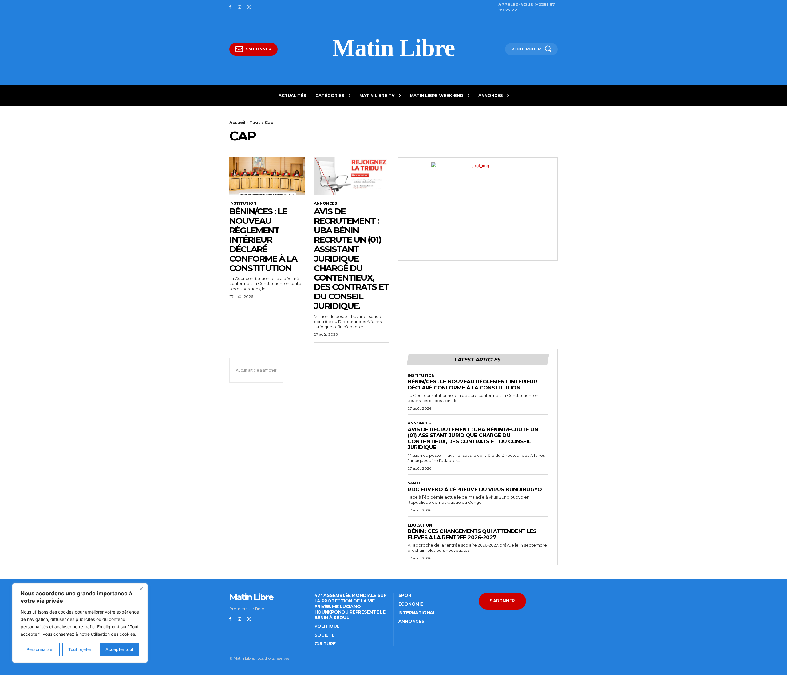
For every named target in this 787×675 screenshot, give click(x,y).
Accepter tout (119, 649)
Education (420, 525)
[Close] (141, 588)
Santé (414, 483)
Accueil (237, 122)
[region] (80, 623)
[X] (249, 7)
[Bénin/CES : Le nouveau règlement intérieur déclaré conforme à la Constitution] (267, 176)
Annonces (325, 203)
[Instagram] (239, 7)
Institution (242, 203)
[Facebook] (230, 7)
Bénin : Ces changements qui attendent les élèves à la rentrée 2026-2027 (472, 534)
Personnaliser (40, 649)
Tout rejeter (79, 649)
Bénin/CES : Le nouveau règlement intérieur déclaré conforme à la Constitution (263, 239)
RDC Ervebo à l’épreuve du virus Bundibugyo (475, 489)
